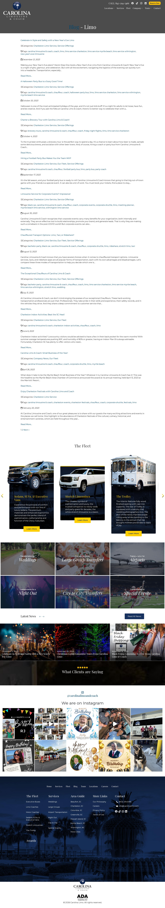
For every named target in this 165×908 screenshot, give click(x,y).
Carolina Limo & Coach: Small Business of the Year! (44, 353)
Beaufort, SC (76, 802)
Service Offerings (65, 46)
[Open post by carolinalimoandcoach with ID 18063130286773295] (18, 724)
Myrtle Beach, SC (78, 823)
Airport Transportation (57, 812)
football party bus (71, 169)
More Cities (75, 832)
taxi (133, 246)
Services (120, 8)
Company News (41, 358)
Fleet (128, 8)
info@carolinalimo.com (129, 806)
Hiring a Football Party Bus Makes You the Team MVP (46, 158)
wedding (61, 287)
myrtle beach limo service (33, 95)
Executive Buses (33, 802)
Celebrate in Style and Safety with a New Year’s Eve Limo (47, 40)
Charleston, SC (77, 806)
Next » (26, 430)
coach (56, 51)
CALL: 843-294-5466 (119, 3)
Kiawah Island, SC (78, 819)
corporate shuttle (104, 205)
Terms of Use (98, 815)
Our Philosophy (99, 802)
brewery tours (34, 131)
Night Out (52, 818)
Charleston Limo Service (45, 46)
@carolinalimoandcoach (82, 695)
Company (137, 8)
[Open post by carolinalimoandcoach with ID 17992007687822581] (50, 756)
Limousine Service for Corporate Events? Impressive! (46, 194)
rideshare (113, 246)
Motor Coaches (32, 812)
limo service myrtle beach (100, 51)
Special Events (54, 828)
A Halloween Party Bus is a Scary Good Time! (42, 81)
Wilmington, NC (77, 828)
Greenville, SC (76, 815)
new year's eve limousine (32, 54)
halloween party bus (79, 92)
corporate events (87, 205)
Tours (147, 8)
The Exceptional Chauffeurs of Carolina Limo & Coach (45, 273)
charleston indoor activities (66, 325)
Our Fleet (61, 164)
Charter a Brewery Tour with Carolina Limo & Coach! (45, 120)
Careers (104, 786)
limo (62, 51)
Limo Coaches (32, 807)
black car (32, 205)
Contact (157, 8)
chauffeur (58, 92)
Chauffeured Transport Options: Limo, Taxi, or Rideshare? (47, 235)
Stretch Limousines (34, 825)
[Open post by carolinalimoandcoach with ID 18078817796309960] (18, 756)
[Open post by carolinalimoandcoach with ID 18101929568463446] (114, 756)
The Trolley (31, 830)
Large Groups (54, 807)
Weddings (52, 802)
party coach (100, 169)
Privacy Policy (99, 810)
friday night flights (93, 131)
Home (49, 786)
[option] (31, 495)
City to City (52, 823)
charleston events (62, 402)
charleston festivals (80, 402)
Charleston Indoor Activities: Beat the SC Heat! (43, 314)
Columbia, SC (76, 810)
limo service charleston (76, 51)
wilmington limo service (57, 208)
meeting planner (126, 205)
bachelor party (34, 246)
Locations (108, 8)
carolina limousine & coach (40, 51)
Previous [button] (2, 495)
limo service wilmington (124, 51)
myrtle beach (98, 364)
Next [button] (162, 495)
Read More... (26, 76)
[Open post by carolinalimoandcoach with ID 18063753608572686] (82, 724)
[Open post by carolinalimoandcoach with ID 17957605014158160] (146, 756)
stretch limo (125, 246)
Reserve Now (154, 3)
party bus (90, 169)
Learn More (31, 533)
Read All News (134, 616)
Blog (74, 26)
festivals (127, 402)
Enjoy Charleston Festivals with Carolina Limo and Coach (47, 391)
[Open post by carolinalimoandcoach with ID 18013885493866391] (146, 724)
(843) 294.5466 (125, 802)
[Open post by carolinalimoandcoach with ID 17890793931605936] (114, 724)
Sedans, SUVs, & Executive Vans (33, 819)
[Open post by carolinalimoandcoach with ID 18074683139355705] (50, 724)
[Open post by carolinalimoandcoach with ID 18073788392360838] (82, 756)
